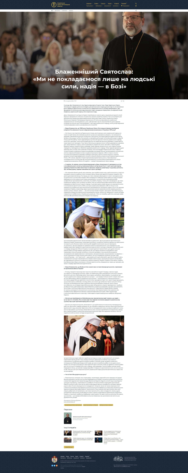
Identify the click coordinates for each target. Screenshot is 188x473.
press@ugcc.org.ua (126, 466)
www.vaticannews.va (69, 402)
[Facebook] (52, 465)
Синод (72, 456)
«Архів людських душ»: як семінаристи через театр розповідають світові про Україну (83, 439)
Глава (67, 456)
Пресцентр (63, 458)
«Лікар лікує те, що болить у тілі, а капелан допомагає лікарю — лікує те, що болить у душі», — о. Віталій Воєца (113, 440)
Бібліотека (69, 458)
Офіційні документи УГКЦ (130, 458)
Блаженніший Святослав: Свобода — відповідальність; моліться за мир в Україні (83, 433)
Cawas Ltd (68, 462)
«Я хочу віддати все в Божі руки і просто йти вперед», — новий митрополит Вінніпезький (112, 433)
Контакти (82, 458)
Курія (76, 456)
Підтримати (88, 458)
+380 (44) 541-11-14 (118, 466)
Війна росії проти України (106, 405)
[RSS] (57, 465)
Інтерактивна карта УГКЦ (130, 460)
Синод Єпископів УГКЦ (129, 457)
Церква (62, 456)
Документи (76, 458)
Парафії (87, 456)
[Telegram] (54, 465)
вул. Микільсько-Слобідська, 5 (120, 464)
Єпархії (81, 456)
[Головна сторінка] (52, 10)
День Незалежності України (91, 405)
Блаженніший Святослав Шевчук (73, 405)
